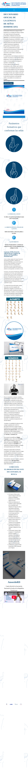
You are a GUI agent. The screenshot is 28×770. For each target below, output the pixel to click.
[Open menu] (14, 10)
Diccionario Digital (9, 83)
